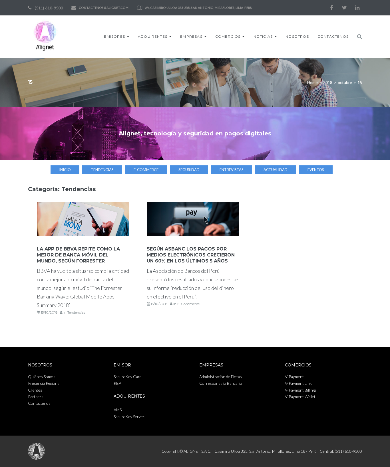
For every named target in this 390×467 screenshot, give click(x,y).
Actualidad (276, 169)
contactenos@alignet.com (103, 7)
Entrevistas (232, 169)
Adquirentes (152, 36)
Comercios (228, 36)
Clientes (35, 390)
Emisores (114, 36)
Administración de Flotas (220, 376)
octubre (345, 82)
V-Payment (294, 376)
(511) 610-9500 (49, 7)
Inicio (65, 169)
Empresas (191, 36)
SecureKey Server (129, 416)
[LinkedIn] (357, 8)
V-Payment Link (298, 383)
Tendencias (102, 169)
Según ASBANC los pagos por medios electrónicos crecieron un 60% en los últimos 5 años (191, 255)
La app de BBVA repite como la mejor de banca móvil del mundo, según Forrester (78, 255)
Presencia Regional (44, 383)
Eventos (315, 169)
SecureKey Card (128, 376)
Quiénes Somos (41, 376)
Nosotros (297, 36)
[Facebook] (331, 8)
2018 (327, 82)
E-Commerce (146, 169)
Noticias (263, 36)
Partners (35, 396)
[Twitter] (344, 8)
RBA (117, 383)
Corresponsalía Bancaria (220, 383)
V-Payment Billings (301, 390)
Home (312, 82)
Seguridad (189, 169)
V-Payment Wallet (300, 396)
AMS (118, 409)
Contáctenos (333, 36)
